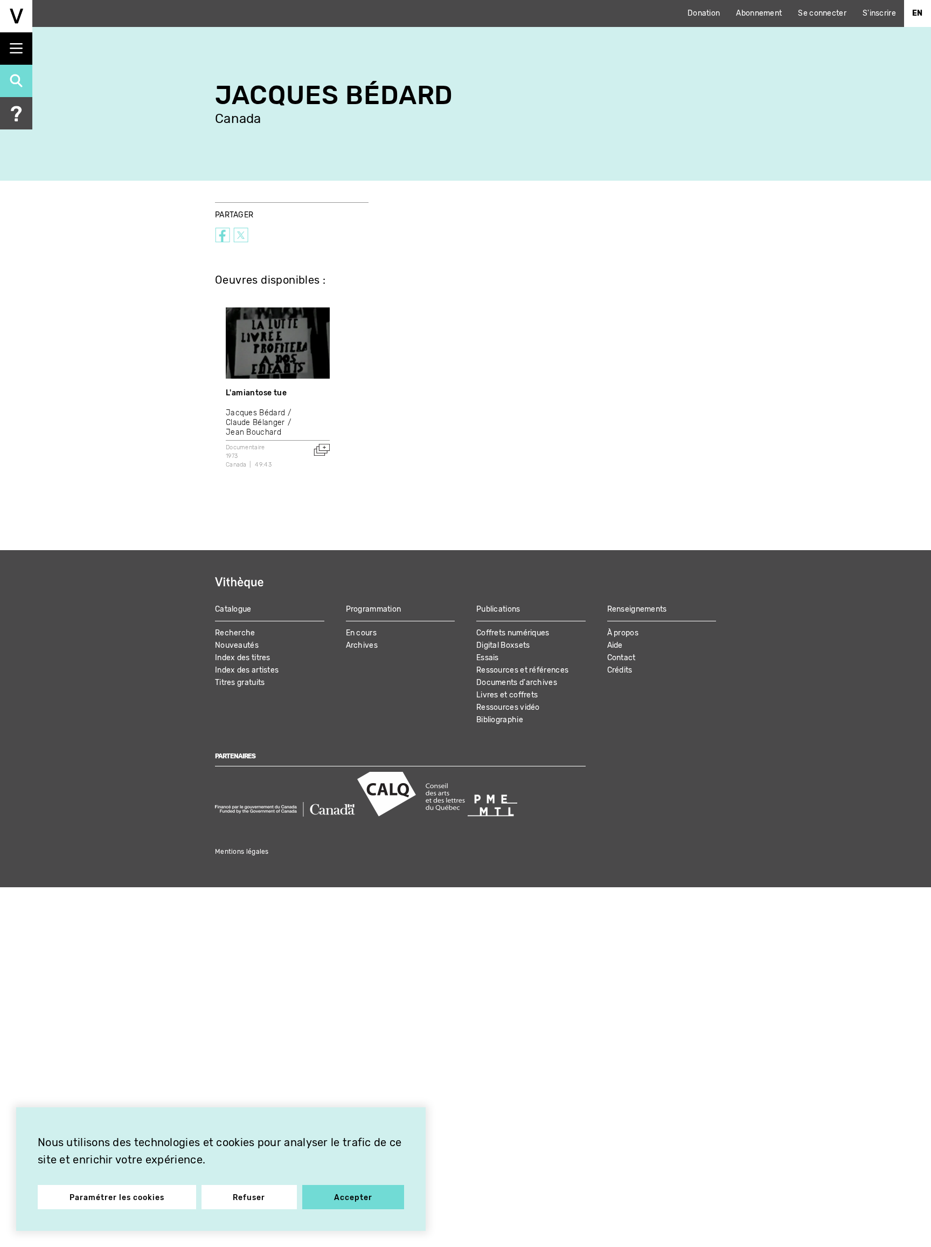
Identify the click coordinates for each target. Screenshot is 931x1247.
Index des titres (242, 657)
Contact (621, 657)
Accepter (353, 1197)
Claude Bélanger (255, 422)
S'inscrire (879, 13)
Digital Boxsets (503, 645)
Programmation (373, 609)
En (917, 13)
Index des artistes (247, 670)
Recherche (235, 633)
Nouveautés (237, 645)
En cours (361, 633)
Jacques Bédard (255, 412)
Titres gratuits (240, 682)
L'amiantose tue (256, 393)
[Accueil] (16, 16)
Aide (615, 645)
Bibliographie (499, 719)
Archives (362, 645)
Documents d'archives (516, 682)
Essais (487, 657)
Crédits (620, 670)
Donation (703, 13)
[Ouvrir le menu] (16, 48)
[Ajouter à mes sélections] (322, 449)
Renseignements (637, 609)
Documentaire (245, 447)
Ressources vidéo (508, 707)
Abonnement (759, 13)
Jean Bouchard (253, 432)
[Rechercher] (16, 81)
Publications (498, 609)
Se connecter (822, 13)
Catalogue (233, 609)
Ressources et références (522, 670)
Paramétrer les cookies (117, 1197)
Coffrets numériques (513, 633)
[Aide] (16, 113)
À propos (622, 633)
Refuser (249, 1197)
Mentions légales (242, 851)
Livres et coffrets (507, 695)
